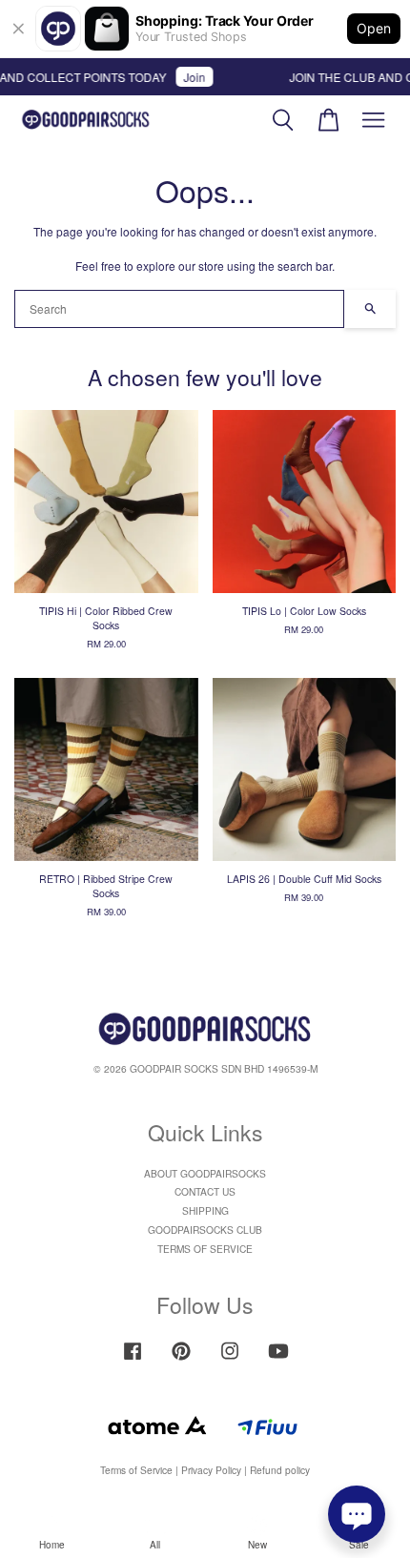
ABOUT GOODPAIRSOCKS (205, 1173)
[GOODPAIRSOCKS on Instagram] (229, 1360)
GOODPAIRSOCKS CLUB (205, 1229)
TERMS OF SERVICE (205, 1248)
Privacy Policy (211, 1470)
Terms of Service (136, 1470)
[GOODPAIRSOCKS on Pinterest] (181, 1360)
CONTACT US (205, 1191)
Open (374, 28)
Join (188, 77)
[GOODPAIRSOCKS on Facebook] (132, 1360)
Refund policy (280, 1470)
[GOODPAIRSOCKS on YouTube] (278, 1360)
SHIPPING (205, 1210)
